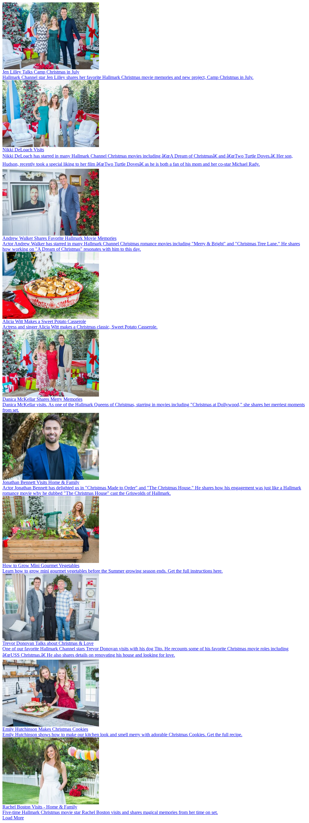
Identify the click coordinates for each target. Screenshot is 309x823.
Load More (13, 817)
